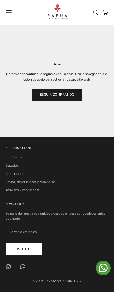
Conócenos (14, 157)
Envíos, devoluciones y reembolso (30, 182)
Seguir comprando (57, 94)
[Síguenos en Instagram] (8, 266)
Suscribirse (24, 249)
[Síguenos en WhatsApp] (22, 266)
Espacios (12, 165)
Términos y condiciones (23, 190)
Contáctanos (15, 174)
